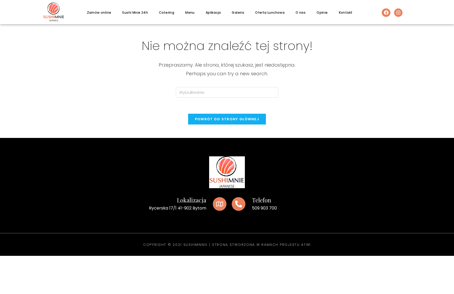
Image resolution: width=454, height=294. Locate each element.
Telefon (261, 200)
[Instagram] (398, 12)
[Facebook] (386, 12)
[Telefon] (238, 204)
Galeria (238, 12)
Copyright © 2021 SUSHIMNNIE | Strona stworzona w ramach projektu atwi (227, 244)
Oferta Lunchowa (270, 12)
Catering (166, 12)
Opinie (322, 12)
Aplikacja (213, 12)
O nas (301, 12)
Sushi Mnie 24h (135, 12)
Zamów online (99, 12)
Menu (190, 12)
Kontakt (346, 12)
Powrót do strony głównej (227, 119)
